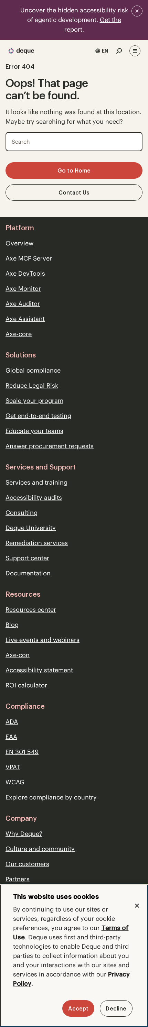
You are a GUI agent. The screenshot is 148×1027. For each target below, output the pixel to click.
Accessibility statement (39, 670)
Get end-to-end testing (38, 416)
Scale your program (34, 401)
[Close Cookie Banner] (137, 905)
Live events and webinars (43, 640)
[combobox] (101, 50)
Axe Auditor (23, 304)
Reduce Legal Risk (32, 385)
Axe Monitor (23, 288)
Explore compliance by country (51, 797)
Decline (116, 1008)
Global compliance (33, 370)
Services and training (36, 482)
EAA (11, 737)
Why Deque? (24, 834)
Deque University (31, 528)
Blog (12, 625)
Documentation (28, 573)
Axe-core (19, 334)
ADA (12, 722)
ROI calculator (26, 685)
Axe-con (18, 655)
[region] (74, 955)
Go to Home (74, 170)
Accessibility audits (34, 497)
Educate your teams (34, 431)
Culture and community (40, 849)
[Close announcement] (136, 10)
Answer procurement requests (50, 446)
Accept (78, 1008)
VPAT (13, 767)
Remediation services (37, 543)
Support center (27, 558)
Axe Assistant (25, 319)
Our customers (27, 864)
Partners (18, 879)
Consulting (22, 513)
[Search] (132, 140)
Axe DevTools (25, 273)
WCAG (15, 782)
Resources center (31, 610)
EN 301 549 (22, 752)
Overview (19, 243)
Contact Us (74, 192)
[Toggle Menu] (134, 50)
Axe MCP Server (29, 258)
